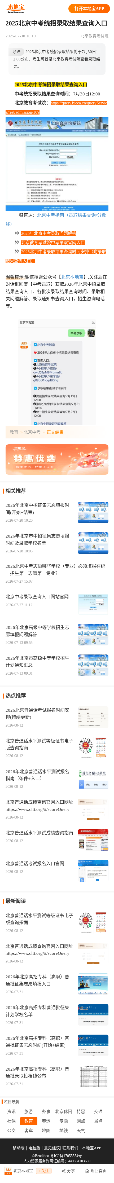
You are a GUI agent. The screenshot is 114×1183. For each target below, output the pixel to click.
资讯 (11, 1111)
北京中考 (32, 432)
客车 (28, 1130)
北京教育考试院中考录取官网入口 (53, 242)
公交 (11, 1130)
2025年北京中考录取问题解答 (48, 233)
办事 (46, 1111)
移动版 (19, 1148)
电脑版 (34, 1148)
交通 (98, 1111)
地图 (46, 1130)
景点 (98, 1121)
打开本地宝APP (89, 8)
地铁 (63, 1130)
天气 (81, 1130)
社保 (11, 1121)
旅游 (28, 1111)
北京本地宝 (72, 277)
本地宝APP (91, 1148)
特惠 (81, 1111)
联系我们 (70, 1148)
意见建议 (52, 1148)
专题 (63, 1121)
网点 (81, 1121)
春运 (46, 1121)
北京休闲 (63, 1111)
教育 (14, 432)
